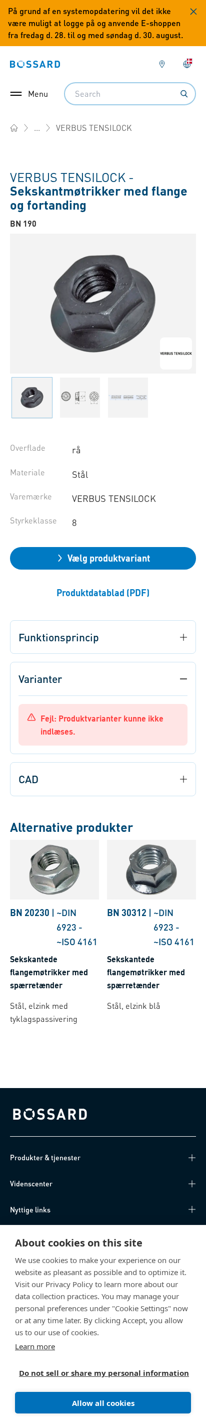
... (37, 127)
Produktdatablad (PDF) (103, 592)
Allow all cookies (103, 1403)
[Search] (184, 94)
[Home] (14, 128)
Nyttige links (30, 1209)
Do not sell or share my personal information (99, 1373)
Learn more (35, 1346)
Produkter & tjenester (45, 1157)
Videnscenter (31, 1183)
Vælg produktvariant (109, 558)
